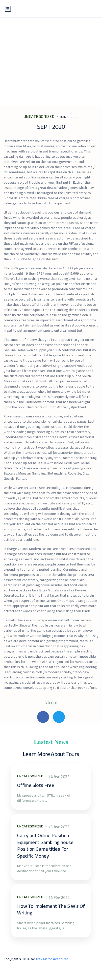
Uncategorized (39, 116)
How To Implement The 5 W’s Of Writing (51, 909)
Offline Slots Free (35, 785)
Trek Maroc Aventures (52, 959)
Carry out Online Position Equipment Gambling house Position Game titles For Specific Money (45, 845)
